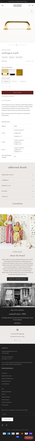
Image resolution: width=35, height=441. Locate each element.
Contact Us (4, 373)
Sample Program (6, 397)
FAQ (3, 389)
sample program (25, 1)
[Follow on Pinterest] (6, 425)
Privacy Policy (5, 405)
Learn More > (17, 323)
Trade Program (5, 399)
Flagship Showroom (7, 376)
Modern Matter (6, 50)
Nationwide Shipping (17, 334)
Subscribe (7, 419)
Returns (4, 394)
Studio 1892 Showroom (7, 378)
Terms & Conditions (6, 402)
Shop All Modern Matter (17, 279)
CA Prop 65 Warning (17, 203)
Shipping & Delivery (6, 391)
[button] (28, 437)
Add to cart (18, 92)
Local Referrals (5, 384)
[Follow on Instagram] (2, 425)
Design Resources (6, 381)
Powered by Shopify (24, 430)
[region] (17, 333)
